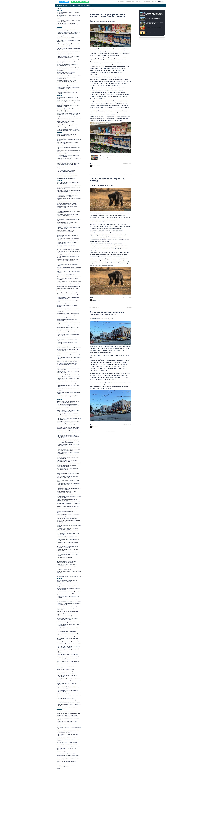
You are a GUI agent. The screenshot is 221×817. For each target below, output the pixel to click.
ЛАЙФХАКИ (121, 1)
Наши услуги (64, 1)
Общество (147, 1)
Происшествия (130, 1)
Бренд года (72, 5)
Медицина (139, 1)
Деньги (154, 1)
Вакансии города (62, 5)
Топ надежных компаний (85, 5)
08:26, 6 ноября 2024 (128, 307)
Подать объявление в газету (80, 1)
